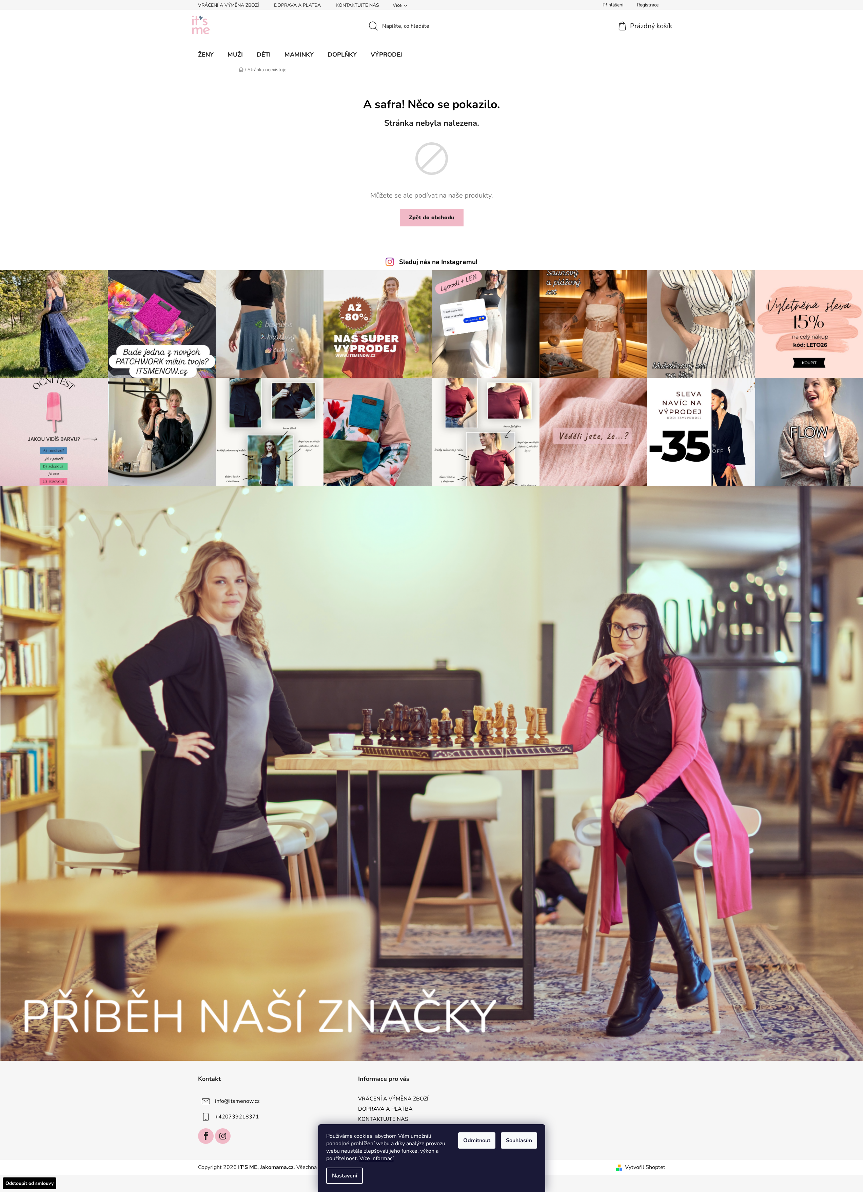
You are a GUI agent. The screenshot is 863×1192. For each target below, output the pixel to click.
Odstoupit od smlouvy (29, 1183)
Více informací (376, 1158)
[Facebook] (206, 1136)
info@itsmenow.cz (237, 1101)
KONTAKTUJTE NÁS (357, 5)
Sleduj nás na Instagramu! (438, 262)
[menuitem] (205, 54)
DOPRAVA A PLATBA (297, 5)
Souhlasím (519, 1140)
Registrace (648, 5)
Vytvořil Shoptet (645, 1167)
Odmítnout (476, 1140)
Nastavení (344, 1175)
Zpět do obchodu (431, 217)
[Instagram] (223, 1136)
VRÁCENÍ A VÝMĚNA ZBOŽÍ (228, 5)
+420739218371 (237, 1116)
